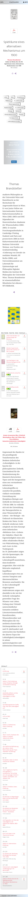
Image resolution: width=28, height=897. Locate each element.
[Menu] (1, 2)
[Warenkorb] (26, 2)
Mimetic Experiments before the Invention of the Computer (12, 350)
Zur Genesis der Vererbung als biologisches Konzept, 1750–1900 (10, 855)
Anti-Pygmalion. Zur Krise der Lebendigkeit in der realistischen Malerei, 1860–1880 (11, 822)
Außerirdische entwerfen (13, 373)
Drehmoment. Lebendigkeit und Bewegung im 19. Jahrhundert (10, 869)
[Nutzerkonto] (23, 2)
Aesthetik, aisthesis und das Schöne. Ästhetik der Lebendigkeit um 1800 (10, 695)
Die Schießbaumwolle (12, 387)
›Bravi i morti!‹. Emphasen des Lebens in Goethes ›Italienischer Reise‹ (11, 736)
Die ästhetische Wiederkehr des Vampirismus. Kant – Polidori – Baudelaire (10, 810)
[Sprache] (25, 2)
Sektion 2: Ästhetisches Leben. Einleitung (9, 726)
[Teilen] (15, 73)
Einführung (6, 671)
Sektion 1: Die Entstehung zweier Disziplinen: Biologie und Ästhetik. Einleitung (10, 683)
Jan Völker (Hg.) (20, 437)
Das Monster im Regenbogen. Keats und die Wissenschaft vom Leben (11, 798)
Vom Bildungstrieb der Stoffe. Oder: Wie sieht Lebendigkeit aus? (11, 706)
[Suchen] (2, 2)
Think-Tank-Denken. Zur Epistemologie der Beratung (13, 337)
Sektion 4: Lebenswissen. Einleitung (9, 844)
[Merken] (12, 73)
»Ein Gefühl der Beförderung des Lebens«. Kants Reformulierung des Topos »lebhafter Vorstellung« (10, 749)
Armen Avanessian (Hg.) (10, 435)
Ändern (14, 162)
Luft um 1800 (6, 716)
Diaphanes (14, 2)
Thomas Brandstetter (14, 60)
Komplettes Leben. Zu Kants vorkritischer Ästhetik (10, 761)
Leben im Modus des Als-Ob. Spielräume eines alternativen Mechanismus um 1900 (10, 881)
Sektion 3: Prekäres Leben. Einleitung (10, 788)
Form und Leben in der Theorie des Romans (9, 834)
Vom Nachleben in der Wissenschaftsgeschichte (13, 361)
